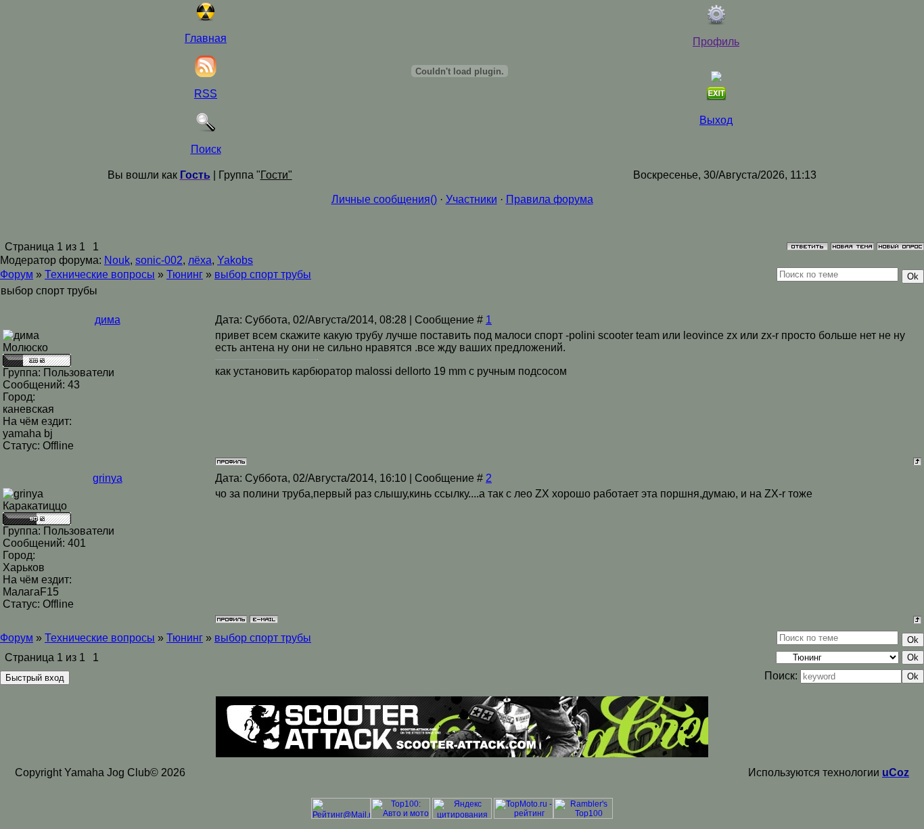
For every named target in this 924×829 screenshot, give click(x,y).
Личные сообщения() (384, 199)
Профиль (716, 41)
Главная (206, 38)
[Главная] (205, 18)
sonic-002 (159, 260)
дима (107, 320)
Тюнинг (184, 274)
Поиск (206, 149)
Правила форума (549, 199)
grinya (107, 478)
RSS (205, 93)
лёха (200, 260)
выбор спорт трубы (262, 274)
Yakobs (235, 260)
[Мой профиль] (716, 21)
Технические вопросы (100, 274)
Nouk (117, 260)
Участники (471, 199)
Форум (16, 274)
